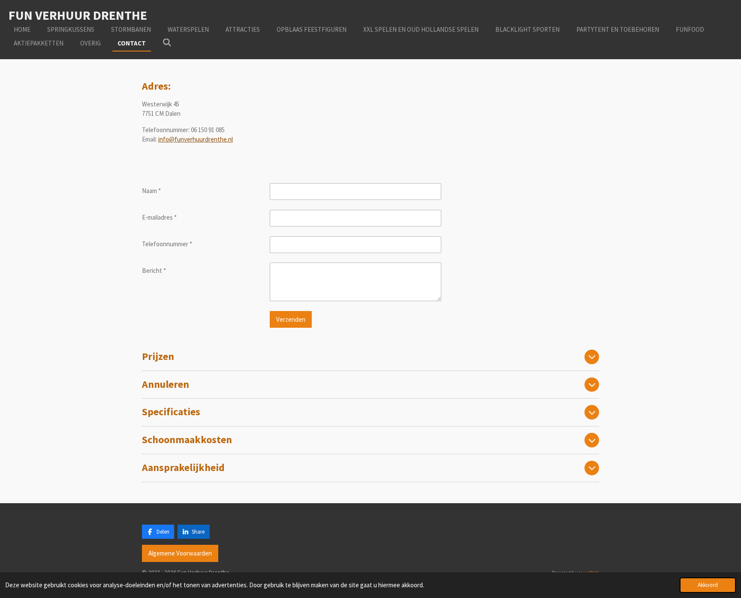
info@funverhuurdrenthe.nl (195, 139)
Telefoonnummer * (167, 244)
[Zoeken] (167, 42)
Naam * (151, 191)
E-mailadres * (159, 217)
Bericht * (154, 270)
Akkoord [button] (708, 585)
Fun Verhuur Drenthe (78, 15)
